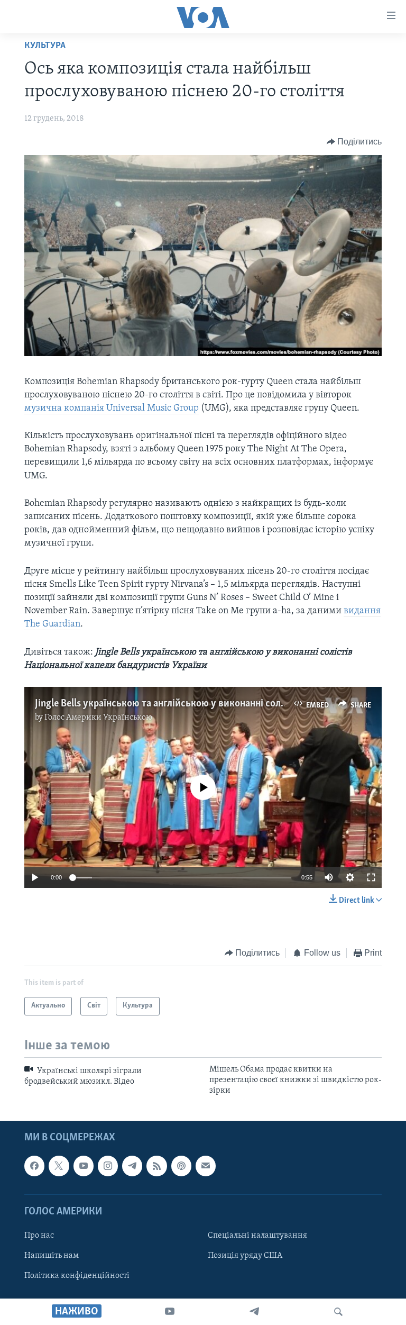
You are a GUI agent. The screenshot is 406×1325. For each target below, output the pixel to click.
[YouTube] (169, 1312)
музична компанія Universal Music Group (111, 408)
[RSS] (156, 1166)
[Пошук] (338, 1312)
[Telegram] (254, 1312)
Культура (45, 46)
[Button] (354, 142)
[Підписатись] (206, 1166)
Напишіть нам (51, 1255)
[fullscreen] (371, 877)
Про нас (39, 1235)
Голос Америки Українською (98, 717)
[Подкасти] (181, 1166)
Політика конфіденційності (77, 1276)
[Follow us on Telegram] (132, 1166)
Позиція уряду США (245, 1255)
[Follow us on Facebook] (34, 1166)
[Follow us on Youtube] (83, 1166)
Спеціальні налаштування (257, 1235)
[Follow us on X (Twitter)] (59, 1166)
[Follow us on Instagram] (108, 1166)
